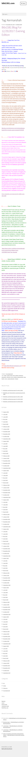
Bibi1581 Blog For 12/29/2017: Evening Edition (13, 31)
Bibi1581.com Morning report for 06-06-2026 (13, 401)
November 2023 (6, 492)
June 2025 (5, 446)
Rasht (3, 378)
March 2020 (5, 599)
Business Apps (6, 722)
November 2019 (6, 609)
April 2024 (5, 480)
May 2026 (5, 419)
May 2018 (5, 653)
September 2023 (6, 497)
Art (4, 683)
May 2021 (5, 565)
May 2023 (5, 507)
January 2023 (6, 517)
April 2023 (5, 509)
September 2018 (6, 643)
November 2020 (6, 580)
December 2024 (6, 460)
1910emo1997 (19, 24)
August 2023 (6, 499)
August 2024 (6, 470)
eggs (5, 375)
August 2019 (6, 617)
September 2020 (6, 585)
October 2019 (6, 612)
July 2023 (5, 502)
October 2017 (6, 670)
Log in (3, 703)
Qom (25, 377)
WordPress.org (5, 707)
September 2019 (6, 614)
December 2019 (6, 607)
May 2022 (5, 536)
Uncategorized (9, 374)
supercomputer (10, 378)
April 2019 (5, 626)
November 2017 (6, 668)
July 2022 (5, 531)
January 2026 (6, 429)
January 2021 (6, 575)
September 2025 (6, 438)
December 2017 (6, 665)
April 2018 (5, 656)
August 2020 (6, 587)
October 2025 (6, 436)
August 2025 (6, 441)
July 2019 (5, 619)
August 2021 (6, 558)
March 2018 (5, 658)
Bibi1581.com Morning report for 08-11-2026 (13, 396)
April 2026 (5, 421)
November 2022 (6, 521)
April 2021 (5, 568)
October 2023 (6, 495)
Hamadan (4, 377)
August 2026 (6, 412)
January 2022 (6, 546)
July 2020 (5, 590)
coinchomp (5, 726)
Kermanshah (20, 377)
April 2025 (5, 451)
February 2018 (6, 660)
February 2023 (6, 514)
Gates (4, 685)
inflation (9, 377)
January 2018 (6, 663)
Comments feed (5, 706)
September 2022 (6, 526)
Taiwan (16, 378)
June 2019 (5, 621)
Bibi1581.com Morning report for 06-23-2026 (13, 390)
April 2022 (5, 538)
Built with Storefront (7, 748)
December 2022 (6, 519)
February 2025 (6, 456)
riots (6, 378)
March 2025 (5, 453)
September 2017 (6, 673)
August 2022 (6, 529)
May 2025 (5, 448)
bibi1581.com (8, 3)
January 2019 (6, 634)
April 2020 (5, 597)
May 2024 (5, 478)
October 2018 (6, 641)
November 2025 (6, 434)
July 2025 (5, 443)
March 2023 (5, 512)
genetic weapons (19, 375)
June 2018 (5, 651)
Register (3, 701)
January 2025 (6, 458)
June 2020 (5, 592)
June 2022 (5, 534)
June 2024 (5, 475)
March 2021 (5, 570)
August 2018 (6, 646)
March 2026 (5, 424)
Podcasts (5, 688)
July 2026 (5, 414)
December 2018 (6, 636)
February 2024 (6, 485)
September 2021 (6, 556)
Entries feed (4, 704)
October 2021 (6, 553)
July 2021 (5, 560)
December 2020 (6, 578)
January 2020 (6, 604)
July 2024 (5, 473)
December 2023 (6, 490)
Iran (12, 377)
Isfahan (15, 377)
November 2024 (6, 463)
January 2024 (6, 487)
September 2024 (6, 468)
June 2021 (5, 563)
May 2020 (5, 595)
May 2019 (5, 624)
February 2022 (6, 543)
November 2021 (6, 551)
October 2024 (6, 465)
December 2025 (6, 431)
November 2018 (6, 638)
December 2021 (6, 548)
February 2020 (6, 602)
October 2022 (6, 524)
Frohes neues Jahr (11, 375)
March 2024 (5, 482)
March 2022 (5, 541)
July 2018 (5, 648)
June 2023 (5, 504)
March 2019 (5, 629)
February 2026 (6, 426)
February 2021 (6, 573)
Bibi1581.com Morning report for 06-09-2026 (13, 399)
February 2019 (6, 631)
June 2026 (5, 417)
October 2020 (6, 582)
